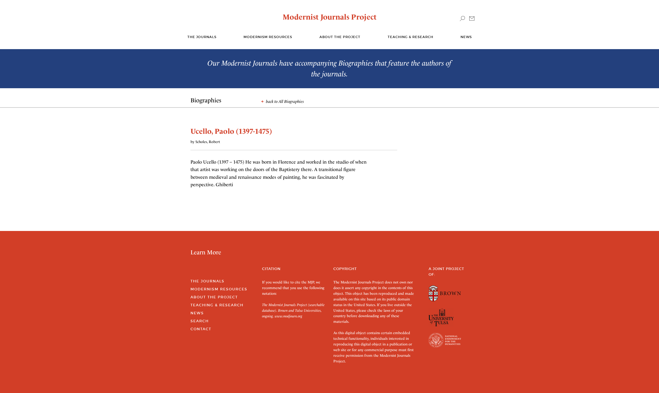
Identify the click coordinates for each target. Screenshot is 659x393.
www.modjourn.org (288, 316)
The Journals (207, 281)
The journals (201, 37)
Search (199, 321)
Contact (200, 329)
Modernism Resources (268, 37)
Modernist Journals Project (330, 17)
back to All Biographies (284, 101)
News (466, 37)
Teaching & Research (410, 37)
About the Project (339, 37)
